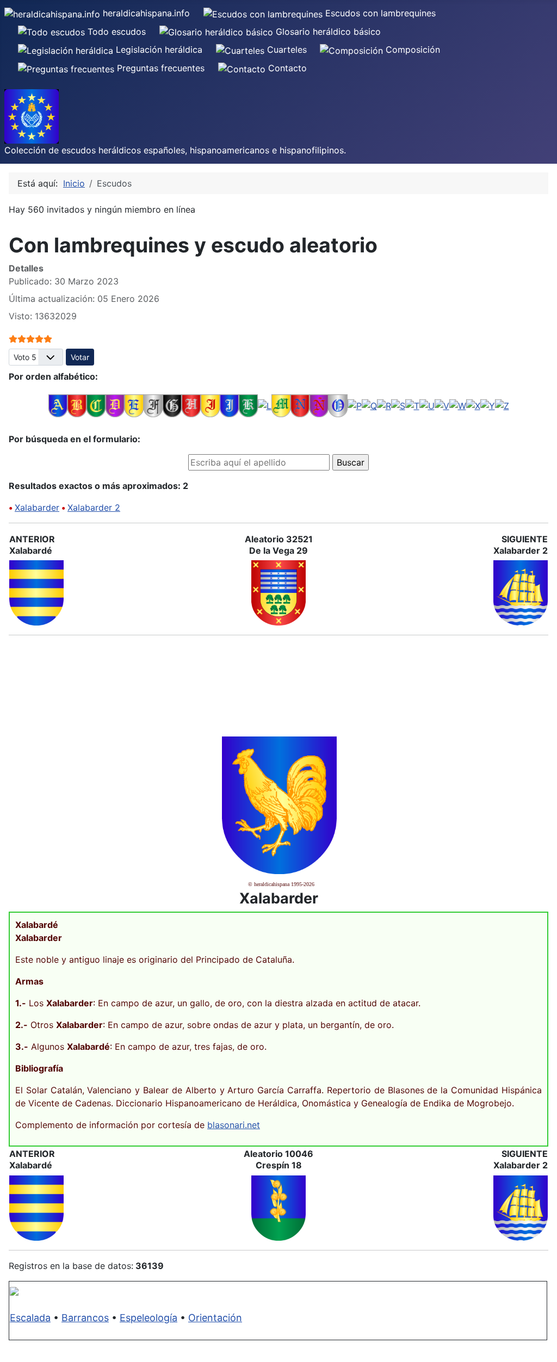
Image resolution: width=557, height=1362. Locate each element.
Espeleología (148, 1317)
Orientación (215, 1317)
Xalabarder (37, 507)
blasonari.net (233, 1124)
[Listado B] (76, 404)
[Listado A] (57, 404)
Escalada (30, 1317)
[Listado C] (96, 404)
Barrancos (85, 1317)
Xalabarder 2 (93, 507)
